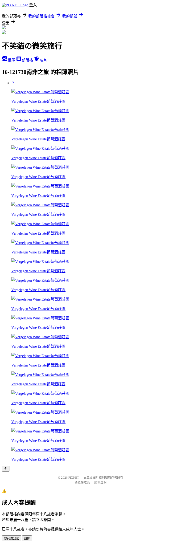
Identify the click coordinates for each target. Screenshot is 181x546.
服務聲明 (100, 482)
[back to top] (5, 469)
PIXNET (73, 477)
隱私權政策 (82, 482)
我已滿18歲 (11, 538)
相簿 (12, 60)
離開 (27, 538)
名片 (43, 60)
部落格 (28, 60)
